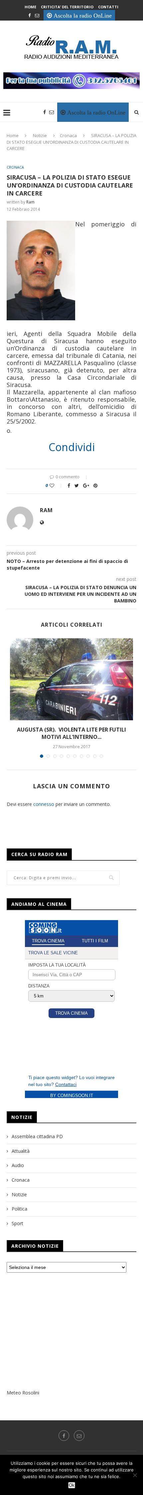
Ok (71, 1485)
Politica (19, 1209)
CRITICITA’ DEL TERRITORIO (67, 6)
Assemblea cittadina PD (37, 1136)
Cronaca (68, 135)
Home (30, 6)
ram (30, 202)
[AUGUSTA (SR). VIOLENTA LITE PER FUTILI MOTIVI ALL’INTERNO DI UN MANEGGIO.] (71, 679)
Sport (17, 1223)
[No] (134, 1475)
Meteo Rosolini (23, 1392)
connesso (43, 804)
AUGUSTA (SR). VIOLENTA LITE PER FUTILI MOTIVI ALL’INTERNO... (71, 733)
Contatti (108, 6)
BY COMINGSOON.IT (71, 1095)
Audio (18, 1165)
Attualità (21, 1151)
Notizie (40, 135)
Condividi (72, 447)
